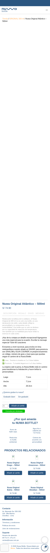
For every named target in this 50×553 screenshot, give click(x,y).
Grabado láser (9, 397)
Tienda (5, 19)
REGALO (22, 313)
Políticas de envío (8, 525)
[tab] (9, 314)
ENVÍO (31, 313)
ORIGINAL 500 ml (16, 19)
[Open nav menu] (46, 10)
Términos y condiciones (11, 522)
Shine (13, 548)
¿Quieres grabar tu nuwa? (13, 392)
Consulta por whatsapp (14, 411)
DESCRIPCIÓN (9, 313)
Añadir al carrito (17, 406)
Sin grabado (23, 397)
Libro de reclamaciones (11, 528)
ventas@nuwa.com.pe (10, 540)
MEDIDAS (40, 313)
